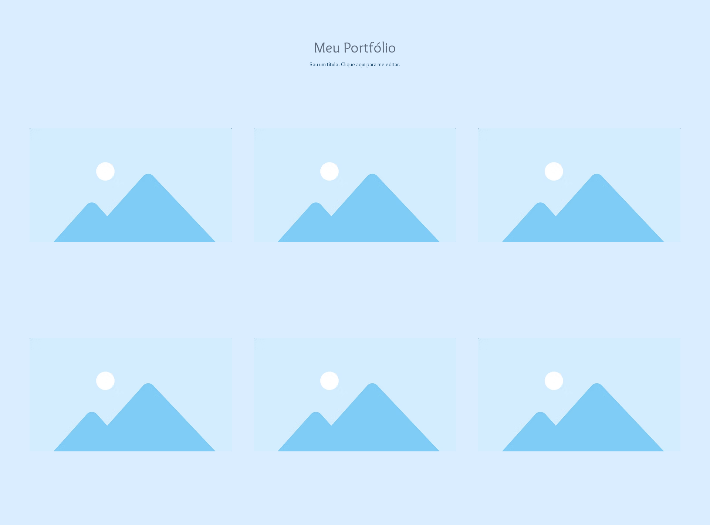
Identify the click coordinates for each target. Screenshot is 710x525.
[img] (131, 185)
